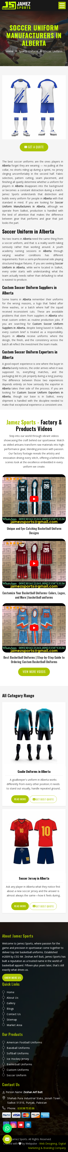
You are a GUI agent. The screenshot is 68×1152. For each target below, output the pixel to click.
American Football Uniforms (24, 1042)
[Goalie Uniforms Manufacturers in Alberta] (34, 734)
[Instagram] (13, 1125)
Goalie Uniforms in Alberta (34, 771)
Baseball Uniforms (18, 1048)
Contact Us (14, 1014)
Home (9, 51)
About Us (12, 997)
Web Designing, (48, 1143)
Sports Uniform (28, 51)
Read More (20, 799)
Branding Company (54, 1148)
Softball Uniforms (18, 1053)
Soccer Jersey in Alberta (34, 878)
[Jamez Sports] (16, 5)
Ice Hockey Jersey (18, 1059)
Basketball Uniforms (19, 1064)
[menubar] (62, 5)
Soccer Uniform (16, 1075)
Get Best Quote (45, 799)
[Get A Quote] (34, 107)
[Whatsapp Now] (7, 1128)
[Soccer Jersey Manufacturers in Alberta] (34, 841)
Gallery (11, 1003)
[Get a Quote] (7, 1139)
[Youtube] (21, 1125)
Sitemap (12, 1019)
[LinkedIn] (28, 1125)
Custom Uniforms (18, 1069)
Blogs (10, 1008)
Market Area (14, 1025)
